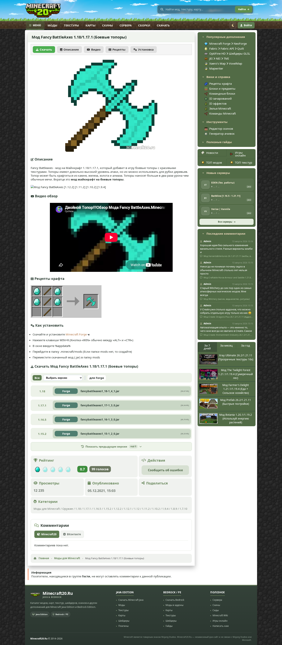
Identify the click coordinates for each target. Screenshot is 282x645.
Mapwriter (216, 68)
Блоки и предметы (222, 88)
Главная (44, 558)
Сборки (144, 25)
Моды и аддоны (174, 605)
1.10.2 (156, 509)
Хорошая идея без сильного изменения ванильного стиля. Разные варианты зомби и (226, 248)
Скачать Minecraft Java (130, 600)
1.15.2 (107, 509)
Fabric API (227, 48)
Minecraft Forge (76, 334)
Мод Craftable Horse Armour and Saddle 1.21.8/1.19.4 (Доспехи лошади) (228, 277)
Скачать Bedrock (175, 600)
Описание (71, 49)
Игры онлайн (240, 154)
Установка (146, 49)
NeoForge (240, 43)
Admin (207, 241)
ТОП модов (214, 162)
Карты (91, 25)
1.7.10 (183, 509)
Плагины (123, 626)
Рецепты (118, 49)
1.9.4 (165, 509)
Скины (107, 25)
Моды (52, 25)
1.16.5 (97, 509)
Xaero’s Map (217, 63)
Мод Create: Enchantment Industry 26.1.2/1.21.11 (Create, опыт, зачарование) (228, 335)
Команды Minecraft (222, 113)
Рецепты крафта (220, 83)
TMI (226, 58)
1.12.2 (117, 509)
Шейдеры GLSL (239, 53)
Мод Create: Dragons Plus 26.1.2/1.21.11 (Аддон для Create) (228, 317)
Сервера (126, 25)
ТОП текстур (243, 162)
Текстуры (71, 25)
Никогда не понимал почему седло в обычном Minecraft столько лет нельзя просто (223, 270)
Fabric (213, 48)
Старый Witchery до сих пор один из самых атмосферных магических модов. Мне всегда (225, 291)
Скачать (163, 25)
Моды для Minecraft (47, 509)
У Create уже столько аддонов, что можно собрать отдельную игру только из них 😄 (225, 311)
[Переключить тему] (232, 25)
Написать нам (221, 626)
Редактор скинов (221, 128)
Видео (96, 49)
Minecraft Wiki (220, 615)
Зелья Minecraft (220, 108)
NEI (218, 58)
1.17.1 (87, 509)
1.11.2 (146, 509)
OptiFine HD (217, 53)
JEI (211, 58)
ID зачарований (220, 98)
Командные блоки (222, 93)
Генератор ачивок (222, 133)
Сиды (216, 610)
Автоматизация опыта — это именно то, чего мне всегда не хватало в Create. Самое (226, 329)
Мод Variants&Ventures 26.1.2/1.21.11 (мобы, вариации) (228, 256)
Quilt (240, 48)
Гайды (169, 626)
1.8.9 (174, 509)
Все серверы (225, 221)
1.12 (136, 509)
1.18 (78, 509)
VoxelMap (235, 63)
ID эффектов (218, 103)
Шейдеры (123, 620)
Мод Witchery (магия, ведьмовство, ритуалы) (226, 299)
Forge (66, 391)
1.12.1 (128, 509)
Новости (212, 153)
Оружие (67, 509)
